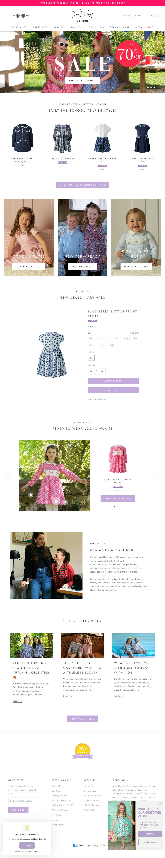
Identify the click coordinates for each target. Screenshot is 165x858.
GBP (13, 15)
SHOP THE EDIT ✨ (82, 80)
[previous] (8, 476)
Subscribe (18, 810)
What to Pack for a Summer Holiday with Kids (131, 668)
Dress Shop (40, 27)
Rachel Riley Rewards (61, 800)
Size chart (134, 332)
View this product (118, 498)
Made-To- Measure (92, 800)
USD (27, 15)
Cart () (153, 15)
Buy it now (113, 390)
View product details (97, 398)
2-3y (91, 338)
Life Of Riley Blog (92, 805)
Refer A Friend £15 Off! (62, 805)
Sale (150, 27)
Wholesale (56, 815)
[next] (157, 476)
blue (91, 358)
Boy (102, 27)
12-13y (112, 345)
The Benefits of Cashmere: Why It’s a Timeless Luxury (82, 668)
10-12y (101, 345)
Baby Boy (59, 27)
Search (139, 16)
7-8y (135, 338)
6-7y (126, 338)
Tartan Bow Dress (63, 158)
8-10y (91, 345)
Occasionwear (120, 27)
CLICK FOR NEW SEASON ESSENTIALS (82, 185)
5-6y (117, 338)
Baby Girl (77, 27)
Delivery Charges (59, 795)
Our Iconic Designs (92, 795)
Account (127, 16)
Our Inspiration (90, 790)
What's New (20, 27)
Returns (55, 819)
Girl (91, 27)
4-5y (108, 338)
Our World (88, 785)
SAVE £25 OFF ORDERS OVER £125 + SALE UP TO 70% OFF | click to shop (82, 3)
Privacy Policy (58, 824)
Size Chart (56, 790)
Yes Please (150, 834)
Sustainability (89, 810)
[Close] (160, 804)
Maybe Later (150, 842)
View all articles (82, 718)
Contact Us (56, 785)
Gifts (138, 27)
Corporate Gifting (60, 810)
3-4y (100, 338)
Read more (17, 700)
